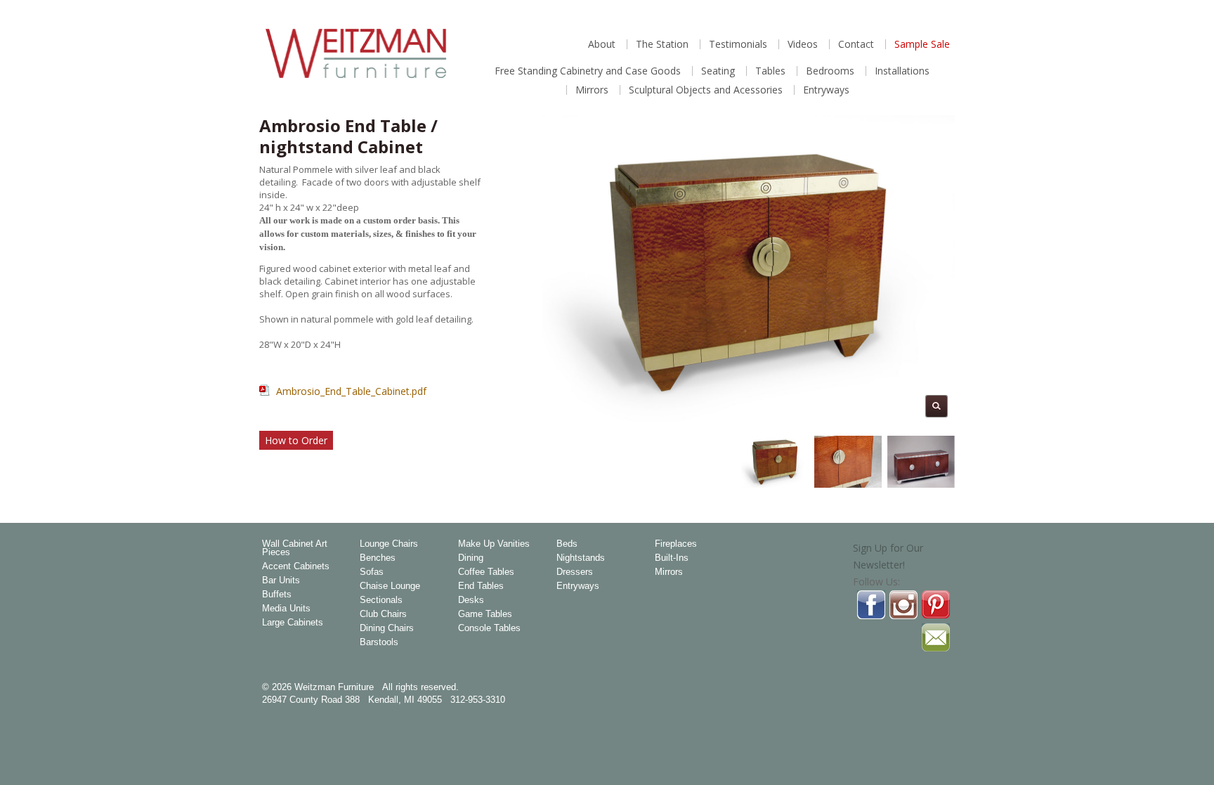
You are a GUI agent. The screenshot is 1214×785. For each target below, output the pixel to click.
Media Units (286, 608)
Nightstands (580, 558)
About (601, 44)
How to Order (296, 440)
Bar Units (281, 580)
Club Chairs (383, 614)
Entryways (826, 90)
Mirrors (591, 90)
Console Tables (489, 628)
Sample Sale (922, 44)
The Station (662, 44)
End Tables (481, 586)
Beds (566, 544)
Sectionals (381, 600)
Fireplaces (676, 544)
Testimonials (738, 44)
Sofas (372, 572)
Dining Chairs (387, 628)
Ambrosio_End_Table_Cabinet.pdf (351, 391)
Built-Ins (671, 558)
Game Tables (485, 614)
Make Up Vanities (494, 544)
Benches (378, 558)
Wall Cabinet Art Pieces (294, 548)
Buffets (277, 594)
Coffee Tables (486, 572)
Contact (856, 44)
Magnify (936, 406)
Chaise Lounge (390, 586)
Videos (803, 44)
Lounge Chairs (389, 544)
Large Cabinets (292, 622)
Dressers (574, 572)
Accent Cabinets (295, 566)
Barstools (379, 642)
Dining (470, 558)
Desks (471, 600)
